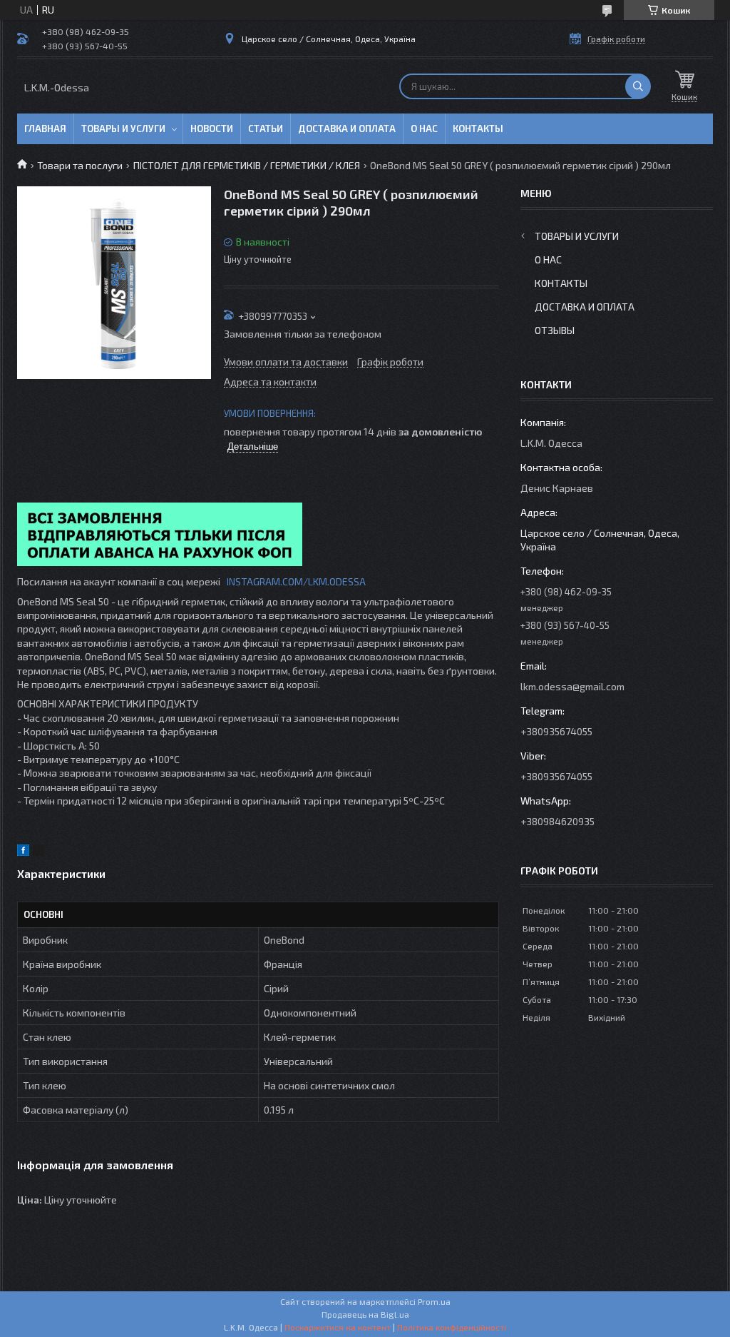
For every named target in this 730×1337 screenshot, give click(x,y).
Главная (45, 128)
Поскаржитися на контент (337, 1327)
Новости (211, 128)
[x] (38, 852)
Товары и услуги (123, 128)
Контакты (478, 128)
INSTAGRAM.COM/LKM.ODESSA (296, 581)
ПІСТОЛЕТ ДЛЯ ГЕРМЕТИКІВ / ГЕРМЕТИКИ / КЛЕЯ (246, 165)
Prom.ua (434, 1301)
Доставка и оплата (347, 128)
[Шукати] (638, 86)
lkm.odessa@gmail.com (572, 686)
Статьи (265, 128)
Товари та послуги (80, 165)
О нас (424, 128)
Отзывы (555, 330)
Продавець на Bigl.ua (365, 1314)
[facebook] (23, 852)
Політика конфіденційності (451, 1327)
